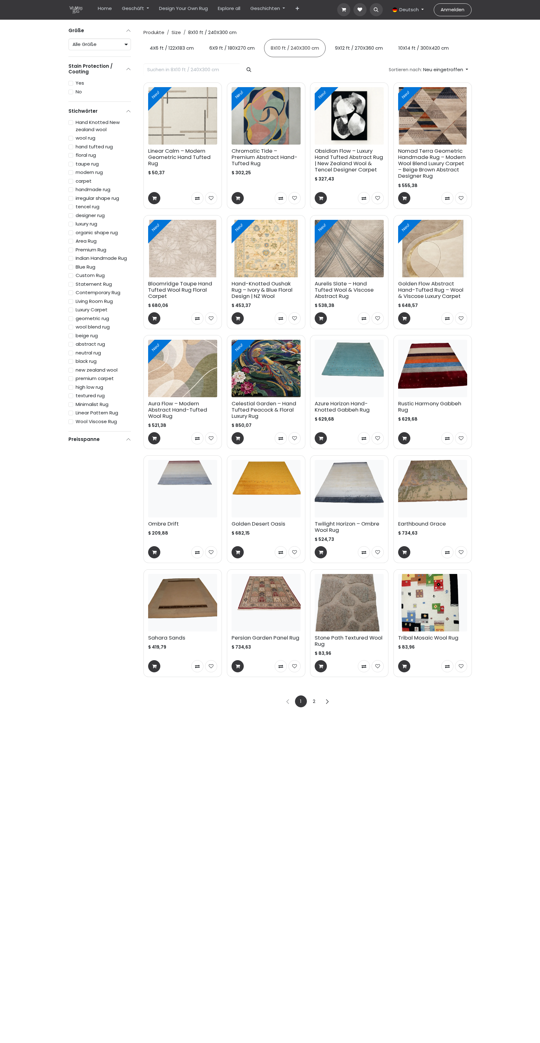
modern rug (89, 172)
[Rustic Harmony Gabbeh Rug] (432, 368)
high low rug (89, 387)
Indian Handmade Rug (101, 258)
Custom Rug (90, 275)
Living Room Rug (94, 301)
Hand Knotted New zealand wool (98, 126)
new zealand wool (97, 370)
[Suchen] (249, 69)
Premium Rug (91, 249)
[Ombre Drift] (182, 488)
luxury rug (86, 223)
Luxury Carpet (92, 309)
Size (176, 32)
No (79, 91)
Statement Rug (94, 284)
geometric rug (92, 318)
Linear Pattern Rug (97, 412)
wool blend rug (93, 327)
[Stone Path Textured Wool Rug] (349, 602)
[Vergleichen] (197, 198)
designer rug (90, 215)
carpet (84, 181)
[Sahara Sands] (182, 602)
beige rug (87, 335)
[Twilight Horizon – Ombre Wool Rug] (349, 488)
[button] (376, 9)
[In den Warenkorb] (154, 198)
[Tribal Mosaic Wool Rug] (432, 602)
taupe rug (87, 164)
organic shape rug (97, 232)
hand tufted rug (94, 146)
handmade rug (93, 189)
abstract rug (90, 344)
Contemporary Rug (98, 292)
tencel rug (87, 206)
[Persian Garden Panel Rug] (266, 602)
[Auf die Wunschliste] (211, 198)
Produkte (153, 32)
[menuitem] (105, 10)
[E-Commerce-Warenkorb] (343, 9)
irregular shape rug (97, 198)
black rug (86, 361)
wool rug (85, 138)
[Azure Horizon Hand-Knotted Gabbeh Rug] (349, 368)
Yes (80, 83)
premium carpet (95, 378)
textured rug (90, 395)
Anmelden (452, 9)
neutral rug (88, 352)
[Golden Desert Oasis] (266, 488)
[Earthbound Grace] (432, 488)
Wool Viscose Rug (96, 421)
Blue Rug (85, 267)
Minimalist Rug (92, 404)
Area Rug (86, 241)
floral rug (86, 155)
